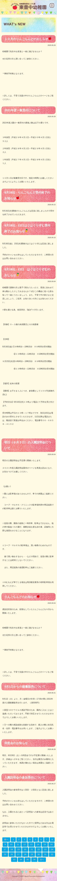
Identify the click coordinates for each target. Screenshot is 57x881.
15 (45, 844)
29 (32, 854)
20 (25, 849)
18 (12, 849)
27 (18, 854)
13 (31, 844)
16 (51, 844)
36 (34, 859)
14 (38, 844)
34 (21, 859)
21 (32, 849)
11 (18, 844)
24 (52, 849)
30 (38, 854)
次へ (42, 859)
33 (14, 859)
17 (5, 849)
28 (25, 854)
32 (52, 854)
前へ (6, 839)
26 (12, 854)
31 (45, 854)
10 (11, 844)
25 (5, 854)
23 (45, 849)
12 (24, 844)
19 (18, 849)
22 (38, 849)
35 (27, 859)
